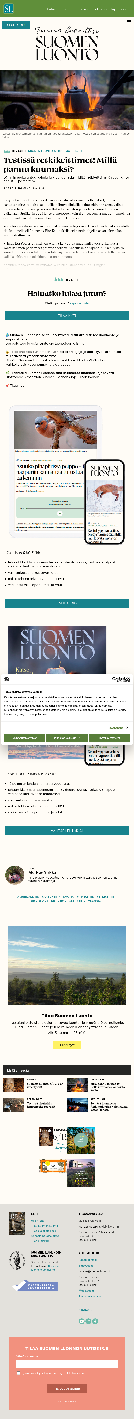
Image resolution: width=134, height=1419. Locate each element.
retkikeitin (105, 896)
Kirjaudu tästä (79, 303)
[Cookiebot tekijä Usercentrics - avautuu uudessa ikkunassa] (114, 679)
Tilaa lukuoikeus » (61, 1148)
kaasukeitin (51, 896)
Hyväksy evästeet (109, 737)
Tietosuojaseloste (90, 1296)
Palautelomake (88, 1259)
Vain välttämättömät (25, 737)
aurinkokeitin (28, 896)
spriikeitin (77, 901)
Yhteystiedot (86, 1265)
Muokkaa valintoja (65, 737)
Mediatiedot (86, 1290)
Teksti (32, 868)
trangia (94, 901)
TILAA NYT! (67, 316)
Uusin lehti (37, 1220)
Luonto (32, 1079)
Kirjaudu (86, 1310)
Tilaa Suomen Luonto (44, 1225)
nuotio (68, 896)
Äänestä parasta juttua (45, 1236)
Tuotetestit (73, 151)
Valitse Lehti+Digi (67, 831)
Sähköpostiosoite (27, 1356)
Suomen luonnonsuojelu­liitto (45, 1268)
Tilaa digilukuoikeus (43, 1230)
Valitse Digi (67, 603)
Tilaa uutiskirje (40, 1241)
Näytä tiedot (115, 727)
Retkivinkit (34, 1099)
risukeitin (59, 901)
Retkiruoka (39, 901)
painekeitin (85, 896)
